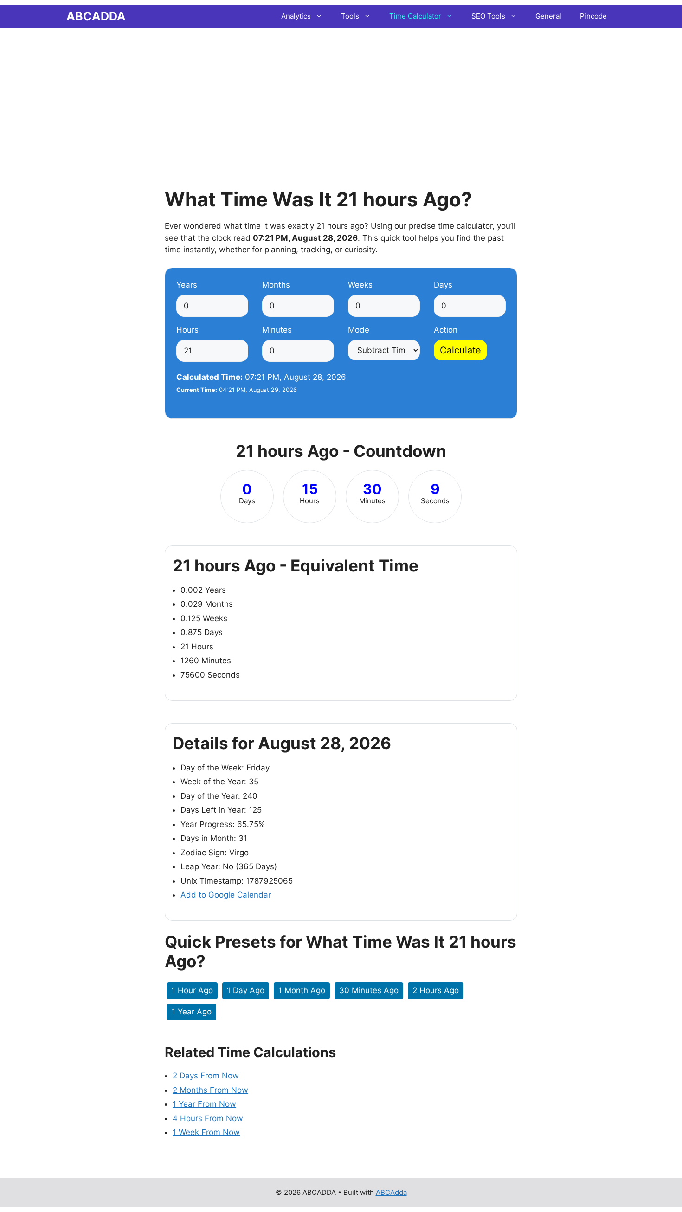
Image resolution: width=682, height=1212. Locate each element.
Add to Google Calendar (225, 894)
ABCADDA (96, 16)
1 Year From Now (204, 1104)
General (548, 16)
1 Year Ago (192, 1011)
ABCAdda (391, 1192)
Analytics (296, 16)
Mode (358, 329)
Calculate (460, 350)
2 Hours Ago (435, 990)
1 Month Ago (301, 990)
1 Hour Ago (192, 990)
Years (186, 284)
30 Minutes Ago (369, 990)
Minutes (277, 329)
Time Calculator (415, 16)
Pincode (593, 16)
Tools (350, 16)
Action (445, 329)
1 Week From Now (206, 1132)
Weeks (360, 284)
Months (276, 284)
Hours (187, 329)
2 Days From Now (206, 1075)
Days (443, 284)
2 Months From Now (210, 1090)
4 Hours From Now (208, 1118)
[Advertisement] (341, 95)
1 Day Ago (245, 990)
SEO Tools (488, 16)
